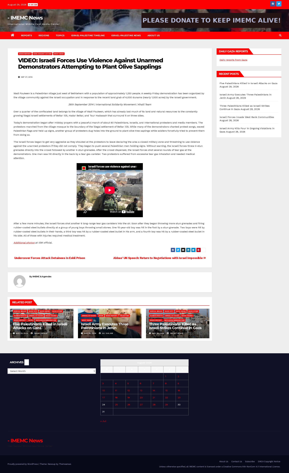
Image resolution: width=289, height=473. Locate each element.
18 (116, 397)
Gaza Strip (57, 311)
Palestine (124, 315)
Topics (60, 35)
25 (116, 404)
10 (103, 390)
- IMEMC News (25, 18)
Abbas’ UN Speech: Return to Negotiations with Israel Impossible (158, 258)
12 (128, 390)
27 (141, 404)
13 (141, 390)
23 (179, 397)
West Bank (59, 54)
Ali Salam (107, 333)
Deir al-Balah (20, 311)
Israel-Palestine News (126, 35)
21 (154, 397)
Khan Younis (50, 315)
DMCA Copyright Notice (269, 461)
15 (166, 390)
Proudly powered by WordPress (23, 464)
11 (116, 390)
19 (128, 397)
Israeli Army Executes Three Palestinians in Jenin (104, 326)
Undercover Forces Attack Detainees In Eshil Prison (49, 258)
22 (166, 397)
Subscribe (250, 461)
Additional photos (24, 242)
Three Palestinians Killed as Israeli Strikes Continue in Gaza (175, 326)
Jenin (100, 315)
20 (141, 397)
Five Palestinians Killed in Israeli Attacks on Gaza (40, 326)
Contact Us (236, 461)
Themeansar (65, 464)
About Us (154, 35)
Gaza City (33, 311)
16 (179, 390)
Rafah (30, 320)
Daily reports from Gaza (233, 59)
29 (166, 404)
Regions (44, 35)
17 (103, 397)
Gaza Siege (45, 311)
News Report (25, 54)
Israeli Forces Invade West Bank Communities (247, 117)
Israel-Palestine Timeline (88, 35)
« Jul (103, 421)
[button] (280, 35)
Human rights (20, 315)
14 (154, 390)
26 (128, 404)
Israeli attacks (36, 315)
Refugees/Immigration (46, 320)
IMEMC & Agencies (42, 276)
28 (154, 404)
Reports (26, 35)
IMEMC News (40, 333)
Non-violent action (42, 54)
